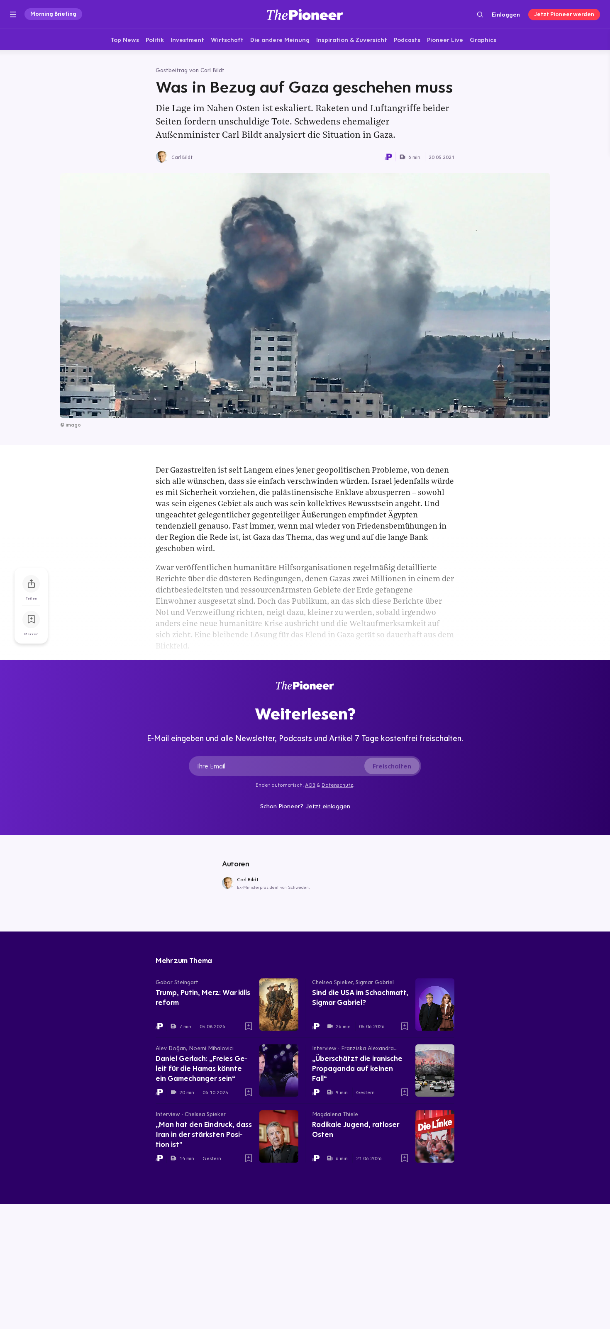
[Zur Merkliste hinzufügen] (31, 619)
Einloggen (506, 14)
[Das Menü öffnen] (13, 14)
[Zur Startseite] (305, 14)
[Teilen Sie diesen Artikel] (31, 584)
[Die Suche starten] (479, 14)
